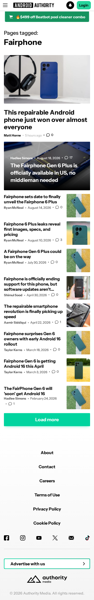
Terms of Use (47, 494)
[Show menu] (5, 5)
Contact (47, 466)
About (47, 452)
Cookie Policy (47, 523)
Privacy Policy (47, 509)
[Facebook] (6, 537)
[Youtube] (39, 537)
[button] (47, 5)
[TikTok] (87, 537)
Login (84, 5)
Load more (47, 420)
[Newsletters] (71, 537)
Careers (47, 480)
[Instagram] (22, 537)
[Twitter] (55, 537)
